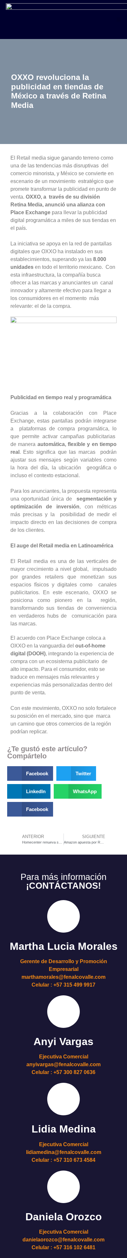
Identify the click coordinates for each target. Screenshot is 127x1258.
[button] (119, 19)
